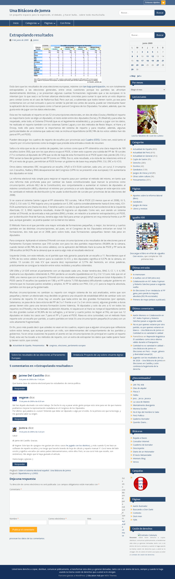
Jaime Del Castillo (31, 375)
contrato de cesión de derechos (142, 555)
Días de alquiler (140, 388)
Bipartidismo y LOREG (28, 473)
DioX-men (137, 516)
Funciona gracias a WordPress (72, 575)
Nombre (14, 518)
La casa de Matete (141, 402)
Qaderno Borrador (141, 419)
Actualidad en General (142, 156)
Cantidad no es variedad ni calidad (148, 333)
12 (152, 56)
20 (158, 60)
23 (137, 65)
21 (163, 60)
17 (142, 60)
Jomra (35, 40)
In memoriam (139, 274)
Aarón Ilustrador (140, 506)
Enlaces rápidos (152, 2)
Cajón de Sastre (140, 159)
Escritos (136, 166)
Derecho (137, 162)
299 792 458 (138, 384)
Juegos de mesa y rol (142, 173)
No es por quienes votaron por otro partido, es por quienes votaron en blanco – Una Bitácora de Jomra (149, 327)
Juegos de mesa (140, 205)
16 (137, 60)
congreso (53, 345)
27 (158, 65)
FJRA (135, 519)
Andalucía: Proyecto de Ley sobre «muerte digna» (98, 354)
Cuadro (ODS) (93, 139)
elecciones (62, 345)
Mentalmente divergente (144, 405)
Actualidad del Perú (141, 152)
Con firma (65, 23)
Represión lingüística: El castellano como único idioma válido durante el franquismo (149, 339)
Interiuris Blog (139, 458)
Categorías (31, 23)
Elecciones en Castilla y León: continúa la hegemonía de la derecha (146, 366)
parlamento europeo (77, 345)
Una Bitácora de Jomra (30, 10)
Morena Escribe (140, 408)
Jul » (139, 76)
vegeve (24, 397)
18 (147, 60)
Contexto (137, 513)
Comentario (16, 489)
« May (132, 76)
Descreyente (138, 448)
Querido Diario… (140, 422)
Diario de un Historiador (143, 451)
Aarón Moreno (139, 315)
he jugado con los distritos (78, 445)
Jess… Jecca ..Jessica (142, 398)
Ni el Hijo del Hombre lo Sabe (146, 412)
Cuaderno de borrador (143, 444)
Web (89, 518)
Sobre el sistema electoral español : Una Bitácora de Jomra (44, 470)
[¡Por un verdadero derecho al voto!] (140, 490)
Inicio (16, 23)
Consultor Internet (141, 441)
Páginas (48, 23)
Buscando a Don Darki (143, 509)
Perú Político (138, 415)
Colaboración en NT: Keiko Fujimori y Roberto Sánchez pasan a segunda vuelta (149, 284)
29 (132, 69)
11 (147, 56)
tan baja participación (94, 86)
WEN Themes (110, 575)
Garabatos (137, 169)
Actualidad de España (22, 345)
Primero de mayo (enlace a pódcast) (149, 299)
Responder (19, 388)
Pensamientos (38, 345)
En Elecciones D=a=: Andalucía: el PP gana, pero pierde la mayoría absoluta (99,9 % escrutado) (149, 293)
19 (152, 60)
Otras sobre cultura (141, 176)
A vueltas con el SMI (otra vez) (146, 278)
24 (142, 65)
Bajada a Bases (140, 438)
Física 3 (136, 391)
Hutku (135, 395)
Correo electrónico (57, 518)
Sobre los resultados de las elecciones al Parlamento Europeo (38, 356)
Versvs (136, 462)
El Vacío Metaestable (142, 455)
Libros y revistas (140, 208)
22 (132, 65)
